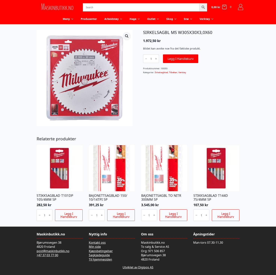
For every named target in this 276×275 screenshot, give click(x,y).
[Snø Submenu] (192, 19)
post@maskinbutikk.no (53, 251)
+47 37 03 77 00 (47, 255)
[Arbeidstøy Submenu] (122, 19)
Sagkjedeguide (99, 255)
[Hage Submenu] (139, 19)
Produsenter (89, 19)
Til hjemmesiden (100, 259)
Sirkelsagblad (161, 72)
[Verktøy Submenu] (213, 19)
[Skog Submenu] (176, 19)
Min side (95, 247)
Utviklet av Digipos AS (138, 267)
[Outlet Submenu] (159, 19)
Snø (186, 19)
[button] (127, 36)
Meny (66, 19)
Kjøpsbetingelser (101, 251)
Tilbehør (173, 72)
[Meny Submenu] (73, 19)
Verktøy (205, 19)
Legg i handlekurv (181, 59)
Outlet (151, 19)
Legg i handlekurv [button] (68, 215)
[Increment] (156, 58)
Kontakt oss (97, 242)
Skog (169, 19)
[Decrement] (146, 58)
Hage (133, 19)
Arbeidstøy (111, 19)
